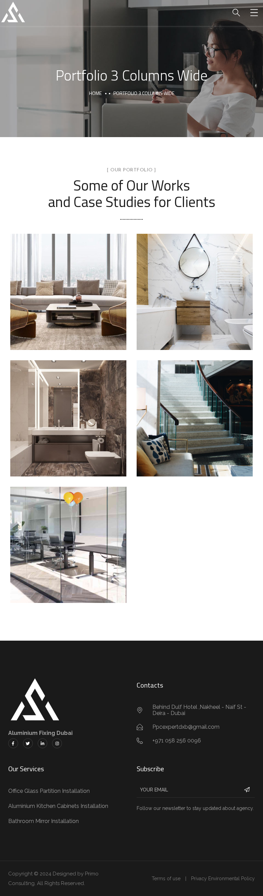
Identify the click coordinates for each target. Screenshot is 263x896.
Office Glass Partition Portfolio (68, 537)
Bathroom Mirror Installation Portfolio (194, 284)
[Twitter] (28, 743)
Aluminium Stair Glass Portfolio (194, 411)
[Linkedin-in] (43, 743)
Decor (176, 306)
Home (95, 93)
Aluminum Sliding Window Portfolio (68, 284)
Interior (68, 306)
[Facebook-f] (13, 743)
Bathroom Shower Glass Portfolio (68, 411)
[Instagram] (57, 743)
